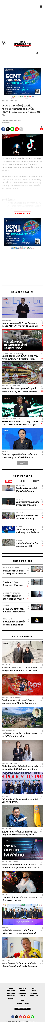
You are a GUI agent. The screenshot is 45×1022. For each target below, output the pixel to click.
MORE (22, 463)
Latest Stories (22, 636)
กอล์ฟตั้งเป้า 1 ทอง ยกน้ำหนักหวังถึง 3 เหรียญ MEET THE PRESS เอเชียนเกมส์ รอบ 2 (19, 932)
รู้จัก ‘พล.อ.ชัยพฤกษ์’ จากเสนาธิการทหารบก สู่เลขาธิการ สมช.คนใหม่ (27, 517)
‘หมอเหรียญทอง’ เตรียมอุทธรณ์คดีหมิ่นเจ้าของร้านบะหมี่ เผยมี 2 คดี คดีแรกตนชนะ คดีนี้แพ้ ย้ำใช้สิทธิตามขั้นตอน (20, 964)
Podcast (11, 990)
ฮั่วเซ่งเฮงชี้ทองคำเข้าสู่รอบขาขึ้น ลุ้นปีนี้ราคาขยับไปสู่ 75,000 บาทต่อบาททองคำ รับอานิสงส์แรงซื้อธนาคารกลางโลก (19, 390)
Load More (22, 972)
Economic (8, 568)
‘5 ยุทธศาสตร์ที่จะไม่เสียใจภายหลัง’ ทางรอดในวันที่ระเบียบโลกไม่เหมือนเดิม (13, 597)
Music (5, 894)
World (5, 353)
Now (34, 990)
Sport (5, 796)
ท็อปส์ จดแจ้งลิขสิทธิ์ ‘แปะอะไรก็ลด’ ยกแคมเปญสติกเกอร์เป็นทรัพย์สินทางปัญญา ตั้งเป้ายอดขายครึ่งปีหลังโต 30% (20, 702)
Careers (22, 993)
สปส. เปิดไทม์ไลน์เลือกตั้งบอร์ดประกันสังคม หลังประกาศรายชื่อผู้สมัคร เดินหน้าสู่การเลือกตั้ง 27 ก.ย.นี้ (14, 623)
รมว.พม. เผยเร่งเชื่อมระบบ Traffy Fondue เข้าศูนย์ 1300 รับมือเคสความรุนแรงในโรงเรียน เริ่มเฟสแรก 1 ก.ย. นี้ (20, 833)
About (22, 996)
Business (6, 101)
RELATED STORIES (22, 292)
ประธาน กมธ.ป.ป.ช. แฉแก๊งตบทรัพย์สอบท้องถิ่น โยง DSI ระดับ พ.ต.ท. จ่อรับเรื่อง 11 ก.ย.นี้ (27, 503)
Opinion (11, 993)
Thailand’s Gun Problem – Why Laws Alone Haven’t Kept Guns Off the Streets (13, 583)
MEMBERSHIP (22, 1009)
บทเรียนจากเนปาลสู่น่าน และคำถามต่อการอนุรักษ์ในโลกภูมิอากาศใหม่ (19, 734)
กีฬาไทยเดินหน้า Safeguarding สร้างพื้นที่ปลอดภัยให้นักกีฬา (20, 800)
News (11, 988)
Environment (16, 353)
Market (16, 386)
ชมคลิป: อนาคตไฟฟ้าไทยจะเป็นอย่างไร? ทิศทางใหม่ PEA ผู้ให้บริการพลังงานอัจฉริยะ (20, 866)
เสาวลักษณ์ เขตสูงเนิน (13, 120)
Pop (34, 988)
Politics (20, 499)
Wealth (22, 988)
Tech (14, 101)
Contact (34, 996)
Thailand (6, 320)
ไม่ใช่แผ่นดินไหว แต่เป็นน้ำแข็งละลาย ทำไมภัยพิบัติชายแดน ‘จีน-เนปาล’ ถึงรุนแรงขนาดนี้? (20, 357)
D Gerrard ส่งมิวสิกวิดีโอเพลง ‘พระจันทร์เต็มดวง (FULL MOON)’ (19, 899)
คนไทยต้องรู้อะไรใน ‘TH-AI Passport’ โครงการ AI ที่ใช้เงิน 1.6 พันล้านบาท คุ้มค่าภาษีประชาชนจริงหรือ (14, 572)
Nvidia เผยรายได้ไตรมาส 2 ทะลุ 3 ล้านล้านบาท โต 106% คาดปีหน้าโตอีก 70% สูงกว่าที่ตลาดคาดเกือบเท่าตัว (20, 423)
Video (16, 862)
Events (33, 993)
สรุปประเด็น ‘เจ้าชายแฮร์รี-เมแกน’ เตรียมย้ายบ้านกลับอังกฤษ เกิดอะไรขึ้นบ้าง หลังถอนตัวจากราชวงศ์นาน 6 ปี (14, 610)
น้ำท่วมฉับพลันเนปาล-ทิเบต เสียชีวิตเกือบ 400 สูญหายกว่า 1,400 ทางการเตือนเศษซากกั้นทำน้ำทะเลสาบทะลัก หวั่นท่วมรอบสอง (27, 544)
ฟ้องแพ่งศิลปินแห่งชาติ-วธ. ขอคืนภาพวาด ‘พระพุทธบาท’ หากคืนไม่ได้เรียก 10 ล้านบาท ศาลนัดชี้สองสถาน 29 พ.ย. (20, 669)
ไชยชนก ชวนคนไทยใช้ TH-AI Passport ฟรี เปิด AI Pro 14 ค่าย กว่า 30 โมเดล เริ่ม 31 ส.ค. (20, 324)
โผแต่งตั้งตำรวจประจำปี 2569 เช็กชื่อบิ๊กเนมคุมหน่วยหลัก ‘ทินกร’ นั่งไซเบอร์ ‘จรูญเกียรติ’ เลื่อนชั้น (27, 489)
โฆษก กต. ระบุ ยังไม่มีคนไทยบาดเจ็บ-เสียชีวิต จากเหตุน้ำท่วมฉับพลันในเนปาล (19, 456)
